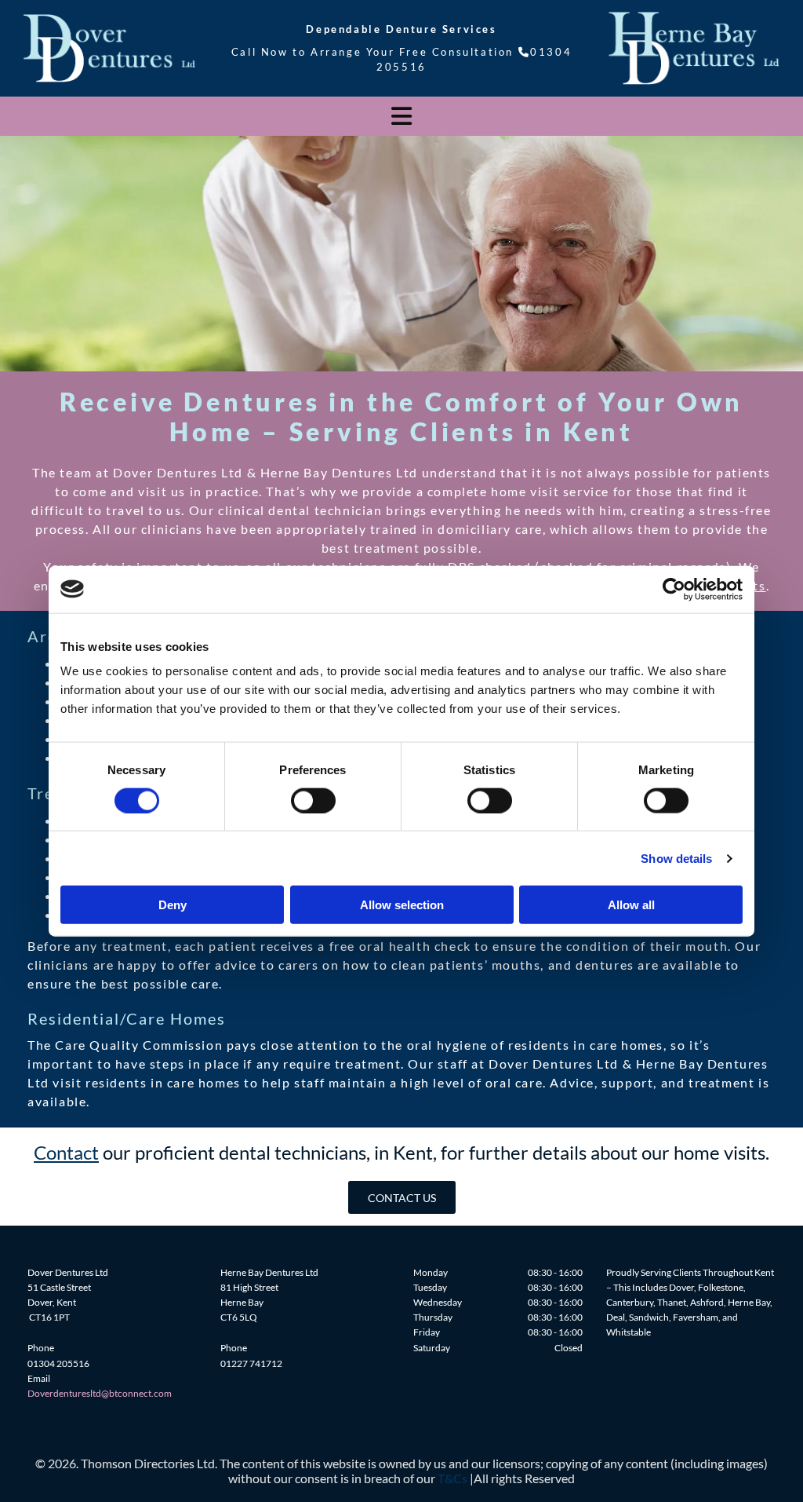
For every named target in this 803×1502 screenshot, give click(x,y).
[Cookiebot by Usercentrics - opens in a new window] (674, 589)
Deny (172, 905)
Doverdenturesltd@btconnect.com (99, 1393)
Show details (676, 857)
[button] (402, 1197)
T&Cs (452, 1478)
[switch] (313, 800)
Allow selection (402, 905)
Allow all (631, 905)
